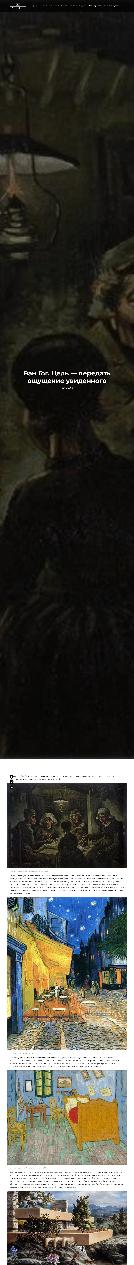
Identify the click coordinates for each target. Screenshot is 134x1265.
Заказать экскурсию (78, 6)
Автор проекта (95, 6)
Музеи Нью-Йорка (39, 6)
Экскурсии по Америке (58, 6)
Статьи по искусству (111, 6)
